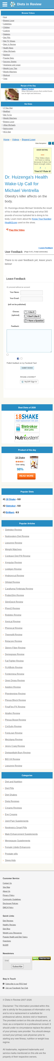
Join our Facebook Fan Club (16, 988)
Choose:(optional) (15, 313)
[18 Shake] (27, 417)
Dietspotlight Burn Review (18, 752)
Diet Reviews (8, 921)
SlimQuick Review (14, 602)
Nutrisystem (8, 128)
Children (6, 27)
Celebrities (7, 24)
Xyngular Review (13, 562)
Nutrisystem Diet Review (17, 536)
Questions (7, 941)
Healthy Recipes (9, 925)
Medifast (6, 111)
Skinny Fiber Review (15, 648)
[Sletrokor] (27, 427)
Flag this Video (17, 230)
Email (6, 960)
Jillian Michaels (9, 51)
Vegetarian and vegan (11, 65)
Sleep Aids (10, 860)
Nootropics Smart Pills (16, 827)
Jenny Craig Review (15, 746)
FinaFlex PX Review (15, 707)
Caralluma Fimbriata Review (19, 589)
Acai (5, 17)
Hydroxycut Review (14, 575)
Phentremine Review (15, 693)
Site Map (6, 887)
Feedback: (15, 326)
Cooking (6, 31)
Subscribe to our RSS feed (16, 984)
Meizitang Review (14, 739)
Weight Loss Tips (10, 68)
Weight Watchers (10, 72)
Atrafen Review (12, 713)
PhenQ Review (12, 608)
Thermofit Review (13, 634)
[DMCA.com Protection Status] (41, 959)
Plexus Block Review (15, 700)
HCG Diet (7, 132)
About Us (6, 891)
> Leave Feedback (45, 248)
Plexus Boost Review (15, 720)
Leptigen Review (13, 569)
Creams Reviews (13, 808)
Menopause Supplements (17, 840)
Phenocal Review (13, 628)
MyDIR (5, 945)
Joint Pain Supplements (16, 821)
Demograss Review (14, 654)
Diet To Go (7, 115)
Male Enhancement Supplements (21, 834)
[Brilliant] (27, 437)
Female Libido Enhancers (17, 847)
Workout (6, 75)
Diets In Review (9, 44)
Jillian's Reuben (27, 89)
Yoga (5, 79)
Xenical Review (12, 621)
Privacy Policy (8, 895)
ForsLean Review (13, 733)
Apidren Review (13, 687)
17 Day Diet (8, 108)
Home (6, 139)
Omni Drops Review (15, 680)
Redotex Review (13, 615)
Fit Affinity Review (14, 667)
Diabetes (6, 34)
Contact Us (7, 883)
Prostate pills (11, 854)
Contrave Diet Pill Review (17, 556)
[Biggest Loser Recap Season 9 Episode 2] (50, 143)
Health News (8, 48)
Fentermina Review (14, 674)
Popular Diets (8, 58)
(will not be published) (17, 304)
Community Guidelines (12, 899)
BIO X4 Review (12, 759)
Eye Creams (11, 814)
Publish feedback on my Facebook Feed (21, 363)
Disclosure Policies (10, 903)
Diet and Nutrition (13, 781)
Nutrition (6, 55)
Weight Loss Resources (12, 933)
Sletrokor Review (13, 530)
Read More (26, 476)
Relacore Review (13, 641)
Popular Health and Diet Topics (15, 937)
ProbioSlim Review (14, 595)
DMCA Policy (8, 907)
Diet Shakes (11, 795)
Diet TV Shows (9, 41)
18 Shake (20, 457)
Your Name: (14, 292)
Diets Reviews (12, 801)
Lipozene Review (13, 543)
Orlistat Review (12, 582)
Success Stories (9, 62)
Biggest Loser (8, 21)
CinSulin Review (13, 726)
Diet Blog (6, 929)
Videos (15, 139)
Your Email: (14, 298)
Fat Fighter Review (14, 661)
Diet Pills (6, 38)
